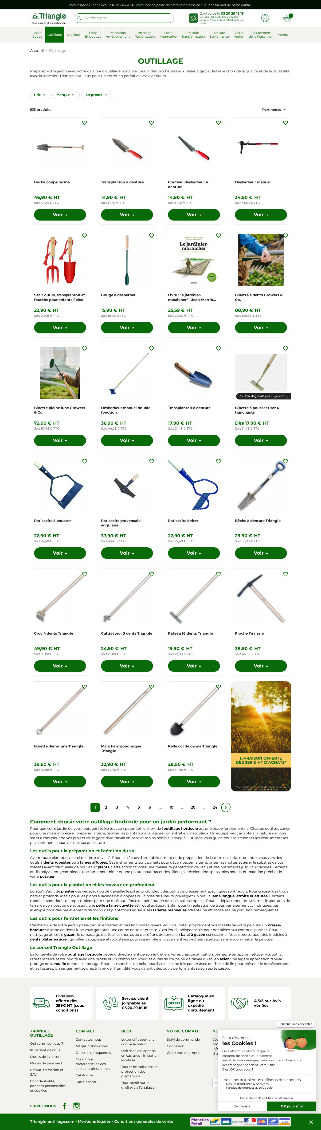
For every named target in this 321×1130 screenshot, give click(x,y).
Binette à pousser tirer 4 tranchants (257, 410)
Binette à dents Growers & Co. (259, 297)
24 (215, 807)
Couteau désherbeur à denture (188, 184)
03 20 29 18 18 (232, 13)
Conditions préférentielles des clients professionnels (93, 1064)
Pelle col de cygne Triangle (192, 746)
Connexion (175, 1046)
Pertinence (274, 109)
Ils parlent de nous (45, 1050)
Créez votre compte (183, 1053)
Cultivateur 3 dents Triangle (126, 633)
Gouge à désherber (118, 295)
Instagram (77, 1106)
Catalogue (84, 1075)
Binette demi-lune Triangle (58, 746)
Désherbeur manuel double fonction (125, 410)
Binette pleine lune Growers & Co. (59, 410)
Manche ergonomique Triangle (121, 748)
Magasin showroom (92, 1046)
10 (171, 807)
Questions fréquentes (93, 1053)
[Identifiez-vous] (265, 18)
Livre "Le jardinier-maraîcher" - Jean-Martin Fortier (190, 297)
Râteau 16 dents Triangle (190, 633)
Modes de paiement (46, 1063)
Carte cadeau (86, 1082)
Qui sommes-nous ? (46, 1043)
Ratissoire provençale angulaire (121, 523)
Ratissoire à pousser (52, 520)
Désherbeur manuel (253, 182)
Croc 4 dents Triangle (53, 633)
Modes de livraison (45, 1057)
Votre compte (183, 1031)
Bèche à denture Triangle (258, 520)
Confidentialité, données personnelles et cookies (48, 1086)
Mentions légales (94, 1121)
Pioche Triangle (249, 633)
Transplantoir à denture (122, 182)
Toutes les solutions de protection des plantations (139, 1071)
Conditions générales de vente (143, 1121)
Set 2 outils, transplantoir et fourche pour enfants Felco (59, 297)
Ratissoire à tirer (183, 520)
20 (193, 807)
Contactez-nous (89, 1039)
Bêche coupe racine (52, 182)
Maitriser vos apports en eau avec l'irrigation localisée (140, 1055)
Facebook (64, 1106)
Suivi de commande (183, 1039)
